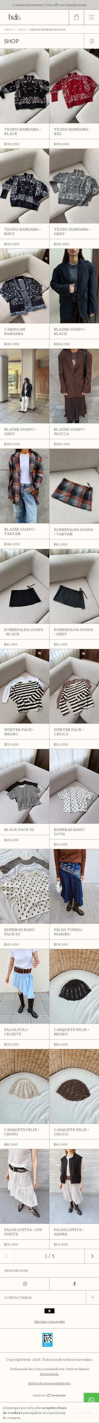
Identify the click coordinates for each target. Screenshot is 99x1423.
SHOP (22, 29)
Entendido (84, 1412)
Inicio (9, 29)
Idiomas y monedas (49, 1321)
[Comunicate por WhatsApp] (91, 1400)
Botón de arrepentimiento (49, 1383)
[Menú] (91, 17)
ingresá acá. (49, 1373)
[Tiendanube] (49, 1395)
